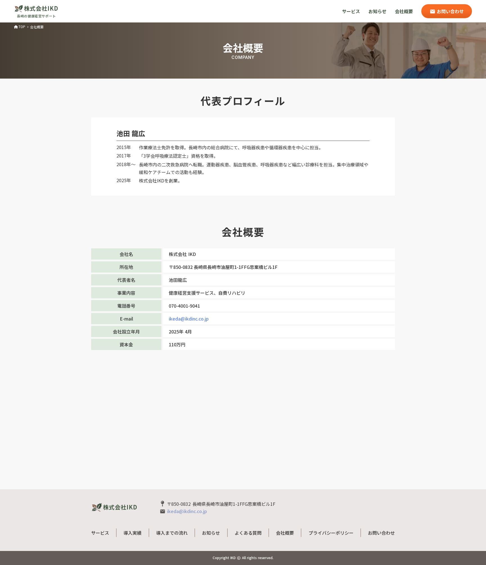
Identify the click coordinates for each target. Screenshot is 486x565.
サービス (351, 11)
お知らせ (377, 11)
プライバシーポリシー (331, 533)
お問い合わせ (381, 533)
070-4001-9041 (184, 306)
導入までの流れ (172, 533)
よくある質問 (248, 533)
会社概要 (404, 11)
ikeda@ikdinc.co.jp (189, 318)
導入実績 (132, 533)
